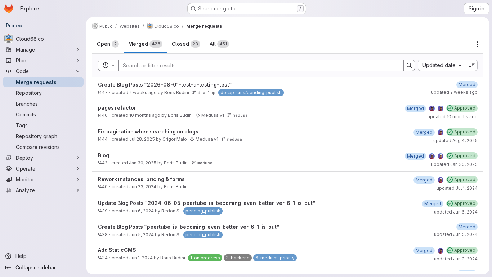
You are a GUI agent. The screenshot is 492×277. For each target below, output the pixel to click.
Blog (103, 155)
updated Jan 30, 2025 (454, 164)
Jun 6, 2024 (141, 211)
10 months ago (144, 115)
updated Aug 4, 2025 (455, 140)
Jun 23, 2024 (142, 186)
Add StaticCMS (117, 250)
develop (206, 92)
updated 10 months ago (453, 116)
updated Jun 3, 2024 (456, 258)
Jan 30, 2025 (142, 163)
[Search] (409, 65)
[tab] (108, 44)
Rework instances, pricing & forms (141, 179)
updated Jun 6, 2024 (456, 212)
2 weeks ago (143, 92)
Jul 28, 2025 (142, 139)
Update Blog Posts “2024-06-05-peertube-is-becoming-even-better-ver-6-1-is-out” (207, 203)
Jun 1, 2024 (141, 257)
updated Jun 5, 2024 (456, 234)
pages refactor (117, 108)
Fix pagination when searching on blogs (148, 131)
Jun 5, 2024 (141, 234)
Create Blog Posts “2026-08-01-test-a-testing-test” (165, 85)
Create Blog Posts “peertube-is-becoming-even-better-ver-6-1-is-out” (188, 227)
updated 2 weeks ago (454, 92)
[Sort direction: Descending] (472, 65)
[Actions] (477, 44)
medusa (240, 115)
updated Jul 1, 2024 (457, 188)
